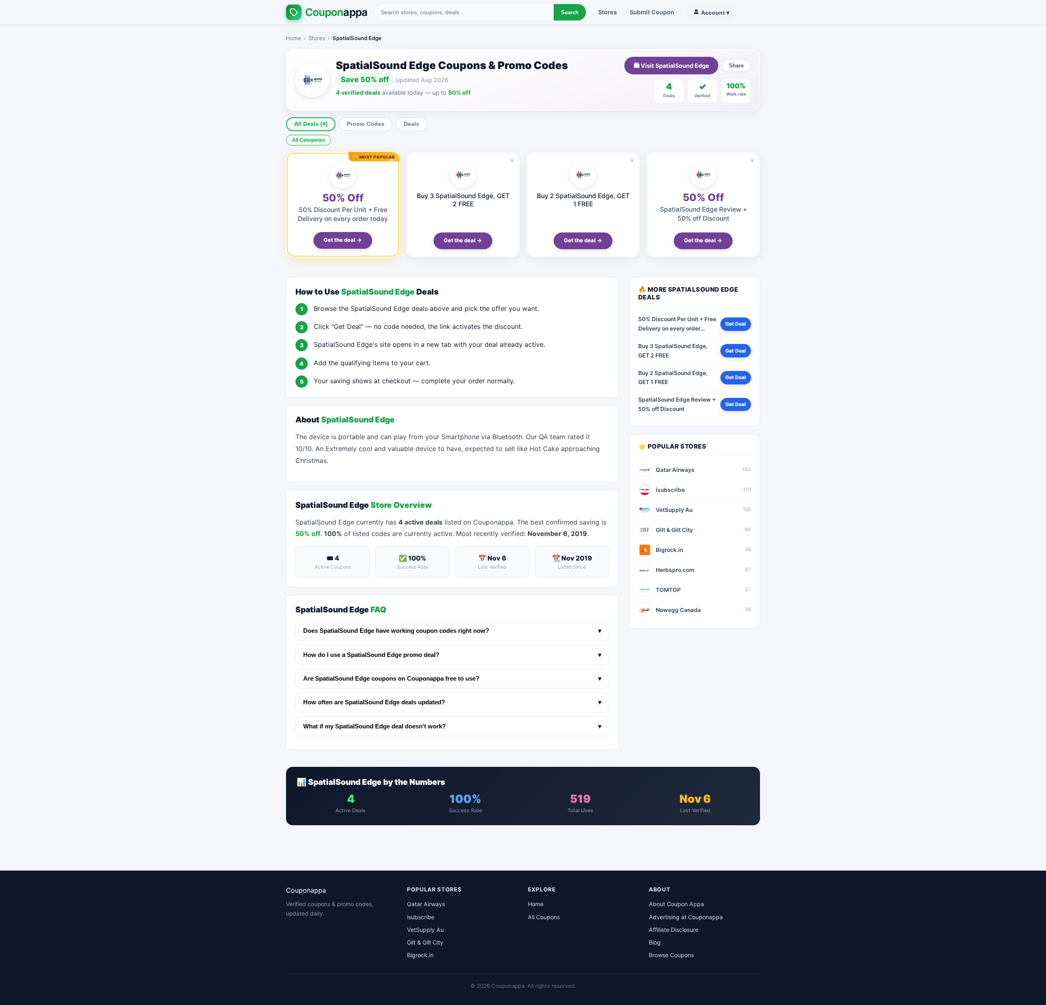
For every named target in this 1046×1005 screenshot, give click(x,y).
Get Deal (735, 324)
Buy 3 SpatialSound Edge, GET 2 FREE (463, 200)
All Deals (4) (311, 124)
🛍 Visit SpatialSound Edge (671, 65)
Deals (411, 124)
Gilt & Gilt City (425, 942)
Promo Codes (365, 124)
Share (736, 66)
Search (570, 12)
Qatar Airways (426, 903)
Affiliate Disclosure (673, 929)
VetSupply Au (425, 929)
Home (293, 38)
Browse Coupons (671, 954)
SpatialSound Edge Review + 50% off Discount (677, 404)
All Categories (308, 140)
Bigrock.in (420, 954)
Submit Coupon (652, 12)
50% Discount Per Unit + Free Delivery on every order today (677, 324)
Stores (607, 12)
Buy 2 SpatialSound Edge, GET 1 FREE (583, 200)
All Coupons (544, 916)
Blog (655, 942)
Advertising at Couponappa (686, 916)
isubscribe (420, 916)
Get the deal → (343, 240)
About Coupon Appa (676, 903)
